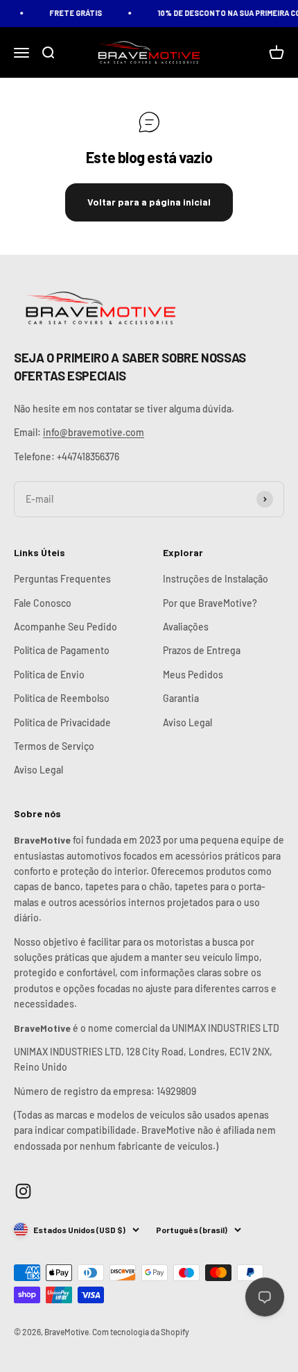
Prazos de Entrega (201, 650)
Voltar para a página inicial (149, 202)
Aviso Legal (38, 770)
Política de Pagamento (61, 650)
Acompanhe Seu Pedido (65, 627)
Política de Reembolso (61, 698)
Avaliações (186, 627)
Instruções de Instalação (215, 579)
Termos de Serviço (54, 746)
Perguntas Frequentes (62, 579)
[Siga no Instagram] (23, 1191)
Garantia (181, 698)
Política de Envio (49, 674)
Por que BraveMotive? (210, 603)
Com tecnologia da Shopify (140, 1332)
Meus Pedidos (193, 674)
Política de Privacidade (62, 722)
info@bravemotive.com (93, 432)
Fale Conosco (42, 603)
